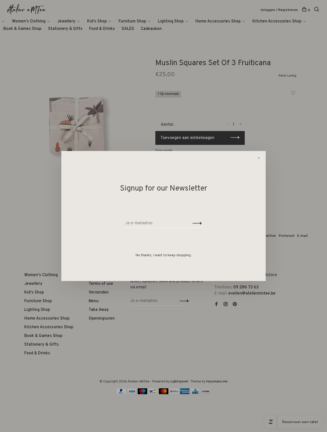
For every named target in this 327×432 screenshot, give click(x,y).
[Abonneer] (196, 223)
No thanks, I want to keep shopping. (163, 255)
